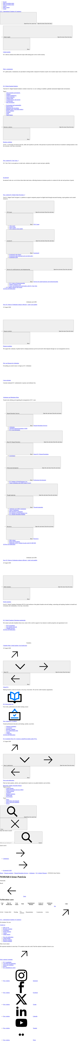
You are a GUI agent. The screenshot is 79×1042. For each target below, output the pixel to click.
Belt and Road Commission (16, 511)
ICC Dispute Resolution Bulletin (17, 514)
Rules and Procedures (14, 541)
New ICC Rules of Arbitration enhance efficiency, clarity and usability (20, 304)
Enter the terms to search (6, 830)
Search (4, 6)
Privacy (5, 966)
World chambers (38, 586)
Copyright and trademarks (9, 963)
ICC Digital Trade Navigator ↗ (14, 194)
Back (28, 49)
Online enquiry (6, 934)
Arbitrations (6, 858)
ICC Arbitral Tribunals (41, 873)
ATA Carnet (12, 226)
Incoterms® (6, 177)
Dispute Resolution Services (21, 873)
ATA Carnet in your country (16, 228)
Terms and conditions (8, 965)
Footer (4, 8)
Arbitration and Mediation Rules (11, 397)
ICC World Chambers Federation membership (14, 620)
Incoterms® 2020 (13, 257)
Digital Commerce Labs (15, 284)
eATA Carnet (12, 227)
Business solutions (39, 127)
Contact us (2, 925)
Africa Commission (14, 510)
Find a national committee (6, 959)
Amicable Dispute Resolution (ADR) (18, 428)
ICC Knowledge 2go (8, 704)
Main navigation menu (8, 3)
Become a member (7, 929)
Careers (5, 933)
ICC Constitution (7, 962)
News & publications (39, 765)
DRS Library (12, 540)
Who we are (6, 927)
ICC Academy (10, 721)
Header (5, 2)
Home (1, 873)
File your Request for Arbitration (11, 363)
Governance (12, 455)
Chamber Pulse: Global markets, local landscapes (15, 645)
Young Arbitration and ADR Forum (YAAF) (20, 483)
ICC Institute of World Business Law (18, 481)
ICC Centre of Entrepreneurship (17, 283)
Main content (6, 7)
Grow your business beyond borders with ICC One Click (23, 286)
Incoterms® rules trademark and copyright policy (21, 256)
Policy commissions (8, 69)
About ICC (37, 672)
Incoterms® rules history (15, 254)
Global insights (38, 37)
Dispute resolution (38, 331)
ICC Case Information (14, 430)
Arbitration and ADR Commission (17, 508)
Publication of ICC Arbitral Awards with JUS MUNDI (22, 543)
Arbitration (12, 427)
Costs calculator (7, 380)
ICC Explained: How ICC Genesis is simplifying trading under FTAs (20, 738)
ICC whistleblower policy (9, 967)
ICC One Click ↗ (11, 160)
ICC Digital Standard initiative (10, 86)
